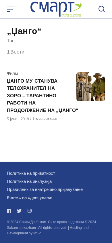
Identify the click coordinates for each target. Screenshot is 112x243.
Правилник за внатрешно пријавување (45, 189)
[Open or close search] (101, 9)
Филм (12, 73)
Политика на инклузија (29, 181)
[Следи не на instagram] (29, 210)
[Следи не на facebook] (10, 210)
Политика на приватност (31, 173)
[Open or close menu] (11, 9)
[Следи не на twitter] (19, 210)
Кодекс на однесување (29, 197)
